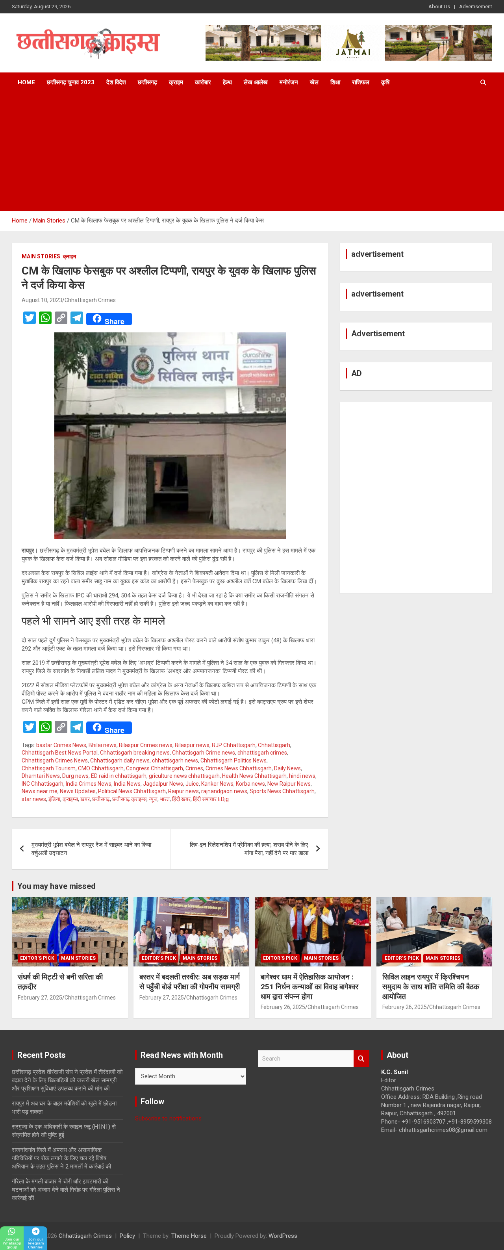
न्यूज (153, 799)
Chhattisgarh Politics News (233, 760)
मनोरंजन (289, 82)
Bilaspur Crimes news (145, 745)
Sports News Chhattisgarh (282, 791)
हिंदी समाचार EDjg (211, 799)
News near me (39, 791)
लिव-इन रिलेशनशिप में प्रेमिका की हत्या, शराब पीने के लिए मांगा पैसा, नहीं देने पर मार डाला (249, 849)
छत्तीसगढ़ (147, 82)
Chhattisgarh (274, 745)
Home (26, 82)
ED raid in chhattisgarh (118, 776)
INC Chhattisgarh (42, 784)
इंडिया (54, 799)
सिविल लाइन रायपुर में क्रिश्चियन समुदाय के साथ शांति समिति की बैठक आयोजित (430, 986)
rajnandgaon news (224, 791)
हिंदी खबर (181, 799)
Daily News (287, 768)
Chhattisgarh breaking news (135, 752)
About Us (439, 6)
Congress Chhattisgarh (154, 768)
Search (361, 1059)
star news (34, 799)
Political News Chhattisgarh (132, 791)
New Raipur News (289, 784)
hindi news (302, 776)
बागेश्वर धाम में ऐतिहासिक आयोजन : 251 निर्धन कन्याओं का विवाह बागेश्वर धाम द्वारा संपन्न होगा (309, 986)
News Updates (78, 791)
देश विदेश (116, 82)
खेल (314, 82)
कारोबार (203, 82)
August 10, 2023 (42, 300)
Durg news (75, 776)
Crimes (194, 768)
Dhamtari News (41, 776)
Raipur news (183, 791)
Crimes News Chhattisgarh (239, 768)
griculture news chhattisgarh (184, 776)
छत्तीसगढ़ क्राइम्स (129, 799)
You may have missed (56, 886)
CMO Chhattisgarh (101, 768)
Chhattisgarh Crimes (90, 300)
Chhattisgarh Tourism (49, 768)
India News (127, 784)
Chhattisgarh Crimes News (55, 760)
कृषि (385, 82)
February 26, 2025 (283, 1007)
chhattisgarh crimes (262, 752)
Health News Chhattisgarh (254, 776)
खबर (85, 799)
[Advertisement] (252, 151)
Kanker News (217, 784)
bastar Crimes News (61, 745)
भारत (165, 799)
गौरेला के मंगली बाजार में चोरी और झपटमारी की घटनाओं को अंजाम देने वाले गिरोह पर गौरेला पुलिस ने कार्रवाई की (66, 1190)
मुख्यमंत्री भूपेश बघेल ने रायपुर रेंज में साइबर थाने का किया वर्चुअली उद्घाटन (91, 849)
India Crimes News (88, 784)
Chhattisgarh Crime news (203, 752)
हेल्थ (227, 82)
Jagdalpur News (163, 784)
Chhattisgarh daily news (120, 760)
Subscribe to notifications (168, 1118)
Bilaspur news (192, 745)
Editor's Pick (37, 958)
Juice (192, 784)
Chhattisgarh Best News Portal (60, 752)
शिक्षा (335, 82)
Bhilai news (103, 745)
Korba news (250, 784)
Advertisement (475, 6)
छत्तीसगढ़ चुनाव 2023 (70, 82)
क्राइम (176, 82)
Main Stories (41, 256)
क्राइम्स (70, 799)
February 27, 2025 (40, 997)
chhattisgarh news (175, 760)
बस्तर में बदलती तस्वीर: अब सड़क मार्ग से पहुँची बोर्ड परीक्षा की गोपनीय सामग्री (189, 981)
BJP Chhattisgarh (234, 745)
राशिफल (360, 82)
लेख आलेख (256, 82)
